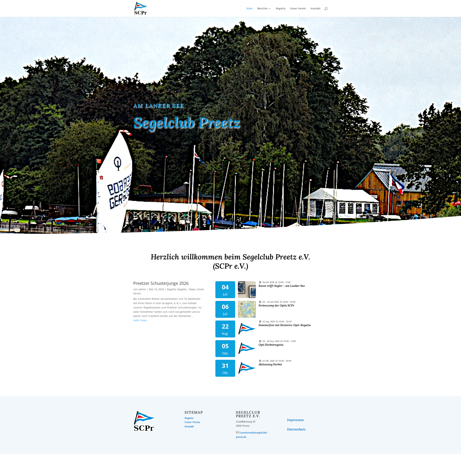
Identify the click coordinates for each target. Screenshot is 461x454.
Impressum (295, 420)
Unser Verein (298, 8)
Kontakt (316, 8)
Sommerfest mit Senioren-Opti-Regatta (285, 325)
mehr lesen (140, 320)
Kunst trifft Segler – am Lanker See (282, 286)
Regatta (280, 8)
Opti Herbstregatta (271, 344)
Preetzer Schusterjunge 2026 (161, 283)
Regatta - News (186, 289)
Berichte (262, 8)
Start (250, 8)
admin (142, 289)
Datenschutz (296, 429)
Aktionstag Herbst (270, 364)
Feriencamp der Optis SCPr (276, 305)
